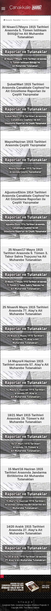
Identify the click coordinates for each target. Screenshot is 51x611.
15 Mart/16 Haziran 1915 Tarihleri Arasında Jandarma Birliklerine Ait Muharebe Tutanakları (25, 474)
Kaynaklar (17, 20)
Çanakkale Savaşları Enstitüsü (27, 605)
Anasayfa (8, 20)
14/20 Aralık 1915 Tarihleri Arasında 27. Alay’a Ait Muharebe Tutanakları (25, 530)
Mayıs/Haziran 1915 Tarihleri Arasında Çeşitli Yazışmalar (25, 143)
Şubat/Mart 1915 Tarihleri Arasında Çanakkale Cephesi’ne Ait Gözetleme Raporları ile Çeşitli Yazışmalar (25, 89)
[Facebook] (21, 602)
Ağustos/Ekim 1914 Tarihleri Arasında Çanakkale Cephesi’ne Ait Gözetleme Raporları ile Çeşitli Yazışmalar (25, 197)
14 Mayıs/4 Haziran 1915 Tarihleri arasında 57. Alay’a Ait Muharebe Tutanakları (25, 364)
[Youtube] (26, 602)
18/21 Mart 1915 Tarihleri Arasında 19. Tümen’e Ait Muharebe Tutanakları (25, 418)
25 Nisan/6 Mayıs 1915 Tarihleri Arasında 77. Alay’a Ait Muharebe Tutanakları (25, 310)
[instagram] (29, 602)
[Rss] (19, 602)
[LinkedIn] (23, 602)
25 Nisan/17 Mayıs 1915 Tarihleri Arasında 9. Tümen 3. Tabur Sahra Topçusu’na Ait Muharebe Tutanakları (25, 255)
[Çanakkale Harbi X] (32, 602)
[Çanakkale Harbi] (25, 7)
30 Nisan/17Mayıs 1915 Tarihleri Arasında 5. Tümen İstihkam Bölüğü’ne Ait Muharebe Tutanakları (25, 32)
